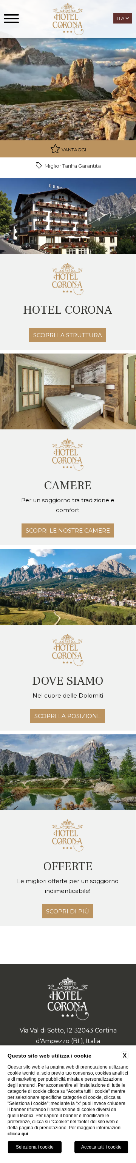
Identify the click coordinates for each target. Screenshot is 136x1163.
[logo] (67, 19)
